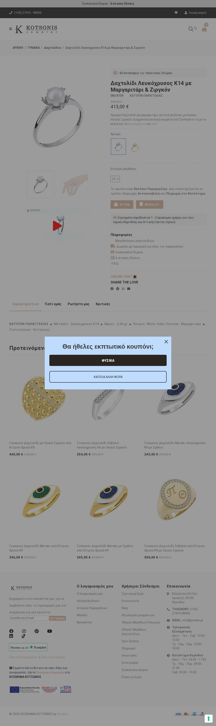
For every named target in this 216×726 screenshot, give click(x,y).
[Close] (166, 342)
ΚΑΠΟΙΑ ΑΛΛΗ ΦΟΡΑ (108, 377)
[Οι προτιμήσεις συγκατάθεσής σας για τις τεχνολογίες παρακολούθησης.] (209, 719)
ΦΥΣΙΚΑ (108, 360)
